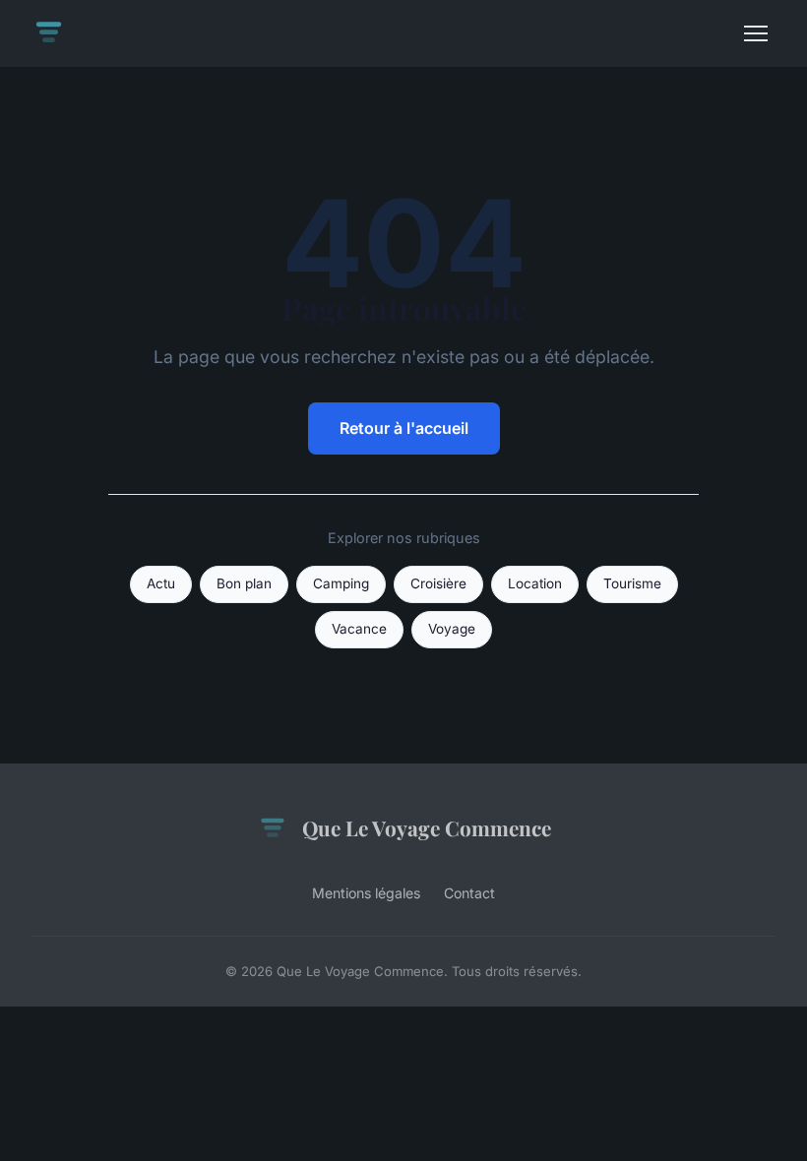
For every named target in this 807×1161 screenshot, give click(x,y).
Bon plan (244, 583)
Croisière (438, 583)
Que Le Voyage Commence (426, 827)
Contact (469, 893)
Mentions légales (366, 893)
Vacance (359, 629)
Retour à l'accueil (404, 428)
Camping (341, 583)
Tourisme (632, 583)
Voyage (451, 629)
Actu (161, 583)
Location (535, 583)
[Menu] (756, 33)
